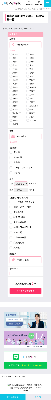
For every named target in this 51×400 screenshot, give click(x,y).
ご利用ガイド (29, 5)
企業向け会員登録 (14, 324)
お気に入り (39, 5)
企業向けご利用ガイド (14, 319)
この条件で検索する (25, 291)
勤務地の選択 (23, 45)
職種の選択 (22, 136)
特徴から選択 (23, 260)
